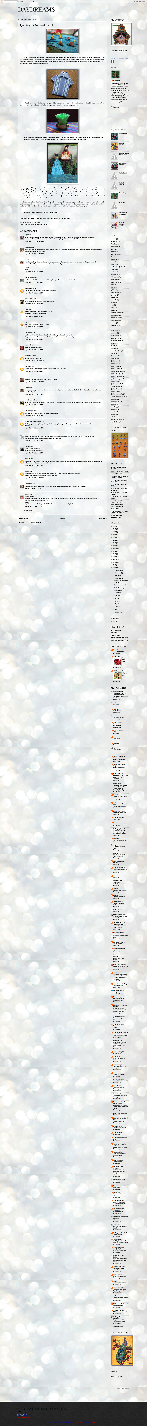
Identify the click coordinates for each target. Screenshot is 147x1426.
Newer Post (23, 518)
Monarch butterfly (116, 312)
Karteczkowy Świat (119, 1179)
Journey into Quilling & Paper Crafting (120, 1102)
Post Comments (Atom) (34, 522)
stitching (113, 412)
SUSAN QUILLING (118, 1310)
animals (113, 239)
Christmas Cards (118, 985)
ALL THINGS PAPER (117, 630)
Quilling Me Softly (118, 1024)
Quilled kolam (123, 133)
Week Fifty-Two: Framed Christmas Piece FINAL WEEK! (120, 1260)
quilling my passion (119, 942)
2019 (114, 545)
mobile (113, 310)
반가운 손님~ (116, 704)
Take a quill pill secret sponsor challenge (46, 218)
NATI (114, 822)
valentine (114, 417)
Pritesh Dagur (29, 410)
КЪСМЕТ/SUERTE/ (118, 1121)
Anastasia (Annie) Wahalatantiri (118, 933)
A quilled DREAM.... (118, 1305)
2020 (114, 543)
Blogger (94, 1422)
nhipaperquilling (118, 1275)
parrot (113, 345)
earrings (113, 272)
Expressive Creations (119, 756)
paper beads (115, 328)
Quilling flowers (117, 1234)
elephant (115, 862)
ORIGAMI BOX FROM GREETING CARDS (117, 505)
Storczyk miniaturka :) (119, 1127)
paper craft (114, 330)
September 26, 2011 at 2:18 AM (34, 371)
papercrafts (116, 709)
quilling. (113, 404)
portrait (113, 353)
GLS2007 (116, 895)
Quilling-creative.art (119, 867)
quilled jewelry (115, 373)
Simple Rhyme (117, 1239)
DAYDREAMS (36, 9)
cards (112, 269)
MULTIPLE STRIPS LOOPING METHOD (117, 501)
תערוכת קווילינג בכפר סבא (120, 1081)
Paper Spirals (117, 1094)
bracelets (114, 259)
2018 (114, 548)
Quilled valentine (122, 183)
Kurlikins (116, 1296)
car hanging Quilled (117, 267)
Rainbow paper (117, 1065)
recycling (114, 407)
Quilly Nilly (116, 1056)
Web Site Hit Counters (24, 1417)
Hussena (27, 247)
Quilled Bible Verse (118, 711)
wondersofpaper (118, 1160)
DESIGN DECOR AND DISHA (119, 638)
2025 (114, 529)
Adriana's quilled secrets (120, 1304)
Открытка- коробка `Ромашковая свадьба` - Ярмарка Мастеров (120, 1010)
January (117, 615)
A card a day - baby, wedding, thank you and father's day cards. (119, 926)
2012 (114, 565)
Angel (26, 309)
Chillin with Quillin (119, 811)
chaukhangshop (118, 1326)
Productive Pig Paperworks (117, 723)
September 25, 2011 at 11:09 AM (34, 241)
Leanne (27, 471)
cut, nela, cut (117, 1086)
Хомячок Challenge (119, 914)
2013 (114, 562)
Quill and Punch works (120, 774)
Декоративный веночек (120, 1147)
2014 (114, 559)
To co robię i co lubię (119, 964)
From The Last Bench (119, 650)
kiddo (26, 434)
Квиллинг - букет (118, 990)
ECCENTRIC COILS (117, 473)
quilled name (115, 381)
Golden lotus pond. (120, 585)
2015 (114, 556)
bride (112, 262)
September (118, 578)
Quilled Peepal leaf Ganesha (120, 591)
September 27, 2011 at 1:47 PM (34, 440)
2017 (114, 551)
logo (112, 305)
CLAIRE (115, 703)
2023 (114, 534)
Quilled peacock (121, 143)
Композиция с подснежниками (118, 1211)
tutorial (113, 414)
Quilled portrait (115, 386)
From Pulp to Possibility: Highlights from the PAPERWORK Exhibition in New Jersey (120, 695)
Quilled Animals (117, 1161)
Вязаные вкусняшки (119, 896)
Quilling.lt (116, 853)
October (117, 575)
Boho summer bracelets (120, 890)
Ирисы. (115, 1220)
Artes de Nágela (118, 730)
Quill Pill (27, 458)
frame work (114, 279)
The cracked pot (124, 674)
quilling (45, 224)
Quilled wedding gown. (118, 396)
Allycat (27, 387)
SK (25, 259)
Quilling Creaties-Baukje (120, 1233)
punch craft (114, 358)
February (117, 612)
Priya (26, 234)
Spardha (27, 446)
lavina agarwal (29, 298)
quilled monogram (116, 379)
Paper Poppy (116, 1187)
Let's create (116, 1073)
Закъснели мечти (118, 737)
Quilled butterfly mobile (121, 224)
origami (27, 224)
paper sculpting (116, 340)
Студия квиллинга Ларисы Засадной (119, 1017)
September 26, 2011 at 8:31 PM (34, 415)
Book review (115, 254)
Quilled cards (123, 173)
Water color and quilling (119, 1276)
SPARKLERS (117, 656)
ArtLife (115, 845)
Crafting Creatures (118, 1247)
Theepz (27, 494)
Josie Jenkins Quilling (120, 1113)
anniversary (114, 241)
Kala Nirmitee (117, 783)
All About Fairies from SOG (120, 1312)
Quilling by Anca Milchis (120, 1032)
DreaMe (115, 888)
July (116, 598)
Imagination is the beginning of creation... (120, 1288)
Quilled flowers (124, 203)
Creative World (117, 1126)
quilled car (114, 363)
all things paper (118, 691)
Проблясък (116, 738)
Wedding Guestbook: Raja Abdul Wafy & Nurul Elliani (120, 1241)
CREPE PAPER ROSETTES (119, 471)
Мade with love (117, 910)
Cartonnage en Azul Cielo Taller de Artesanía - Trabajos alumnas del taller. (120, 1172)
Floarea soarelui (117, 943)
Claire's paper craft (119, 1186)
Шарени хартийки (118, 716)
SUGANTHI (116, 80)
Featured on (114, 274)
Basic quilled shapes (123, 163)
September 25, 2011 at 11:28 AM (34, 254)
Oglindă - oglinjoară (118, 1291)
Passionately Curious (119, 997)
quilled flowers (115, 368)
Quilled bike (114, 361)
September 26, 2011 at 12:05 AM (34, 360)
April (116, 606)
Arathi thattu (115, 244)
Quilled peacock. (116, 384)
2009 (114, 621)
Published (114, 356)
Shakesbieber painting (119, 884)
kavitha (27, 377)
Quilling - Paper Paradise (118, 1317)
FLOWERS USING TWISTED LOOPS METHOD (119, 476)
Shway (115, 1281)
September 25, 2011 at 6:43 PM (34, 303)
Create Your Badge (123, 58)
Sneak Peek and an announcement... (118, 999)
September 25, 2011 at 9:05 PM (34, 326)
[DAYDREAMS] (112, 62)
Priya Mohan (28, 483)
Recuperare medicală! (119, 806)
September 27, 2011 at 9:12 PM (34, 453)
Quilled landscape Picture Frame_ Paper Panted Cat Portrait (120, 1106)
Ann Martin (28, 366)
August (117, 595)
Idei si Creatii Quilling (120, 984)
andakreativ (116, 743)
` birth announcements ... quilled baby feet (120, 1154)
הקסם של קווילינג (118, 1079)
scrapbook (114, 409)
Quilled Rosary (115, 389)
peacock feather (116, 351)
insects (113, 297)
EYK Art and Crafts (119, 1267)
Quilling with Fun (118, 1200)
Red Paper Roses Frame (120, 840)
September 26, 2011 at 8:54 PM (34, 428)
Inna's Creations (118, 901)
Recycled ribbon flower (124, 659)
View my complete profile (119, 102)
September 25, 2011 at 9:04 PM (34, 316)
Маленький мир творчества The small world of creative (120, 1042)
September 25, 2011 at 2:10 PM (34, 271)
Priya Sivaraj (28, 400)
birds (112, 249)
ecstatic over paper (119, 948)
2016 (114, 554)
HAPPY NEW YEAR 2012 (123, 213)
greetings (114, 295)
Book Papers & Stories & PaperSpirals (120, 1096)
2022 (114, 537)
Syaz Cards (116, 1225)
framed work (115, 282)
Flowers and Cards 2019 (120, 824)
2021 (114, 540)
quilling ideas (115, 401)
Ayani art (116, 838)
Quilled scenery (119, 588)
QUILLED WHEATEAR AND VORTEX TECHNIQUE (119, 512)
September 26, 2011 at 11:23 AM (34, 382)
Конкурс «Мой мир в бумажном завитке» (119, 1046)
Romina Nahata (29, 277)
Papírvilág (116, 973)
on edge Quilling (116, 320)
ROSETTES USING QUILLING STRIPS (117, 516)
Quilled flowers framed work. (124, 153)
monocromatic (115, 315)
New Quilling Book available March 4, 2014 (119, 1249)
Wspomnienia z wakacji (119, 1181)
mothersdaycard (116, 317)
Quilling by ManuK (119, 829)
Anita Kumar (28, 288)
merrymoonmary (78, 1422)
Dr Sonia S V (29, 355)
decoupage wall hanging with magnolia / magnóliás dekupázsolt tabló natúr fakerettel (120, 977)
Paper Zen (116, 795)
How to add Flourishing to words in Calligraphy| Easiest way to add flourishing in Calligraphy (120, 788)
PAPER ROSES (115, 509)
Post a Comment (28, 510)
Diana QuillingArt (118, 1052)
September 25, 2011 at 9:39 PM (34, 350)
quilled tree (114, 391)
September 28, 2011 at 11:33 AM (34, 478)
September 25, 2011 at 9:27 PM (34, 339)
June (116, 601)
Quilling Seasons (118, 817)
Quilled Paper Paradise (120, 1137)
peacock (113, 348)
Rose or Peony (117, 950)
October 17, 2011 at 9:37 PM (33, 488)
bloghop (113, 251)
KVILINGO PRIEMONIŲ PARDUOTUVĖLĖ (119, 855)
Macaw (113, 307)
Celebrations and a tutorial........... (118, 1026)
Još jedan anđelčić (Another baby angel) (119, 1320)
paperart (113, 343)
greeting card (115, 292)
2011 (114, 567)
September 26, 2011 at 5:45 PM (34, 405)
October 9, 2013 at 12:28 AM (33, 506)
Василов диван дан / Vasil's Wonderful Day (119, 1202)
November (118, 573)
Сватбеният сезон (118, 717)
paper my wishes (118, 861)
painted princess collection (33, 421)
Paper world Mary (118, 1208)
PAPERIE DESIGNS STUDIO (119, 640)
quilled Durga (115, 366)
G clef (113, 287)
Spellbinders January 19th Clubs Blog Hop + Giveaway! (120, 777)
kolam (113, 302)
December (118, 570)
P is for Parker (117, 725)
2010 (114, 618)
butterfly (113, 264)
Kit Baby (115, 732)
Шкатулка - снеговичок (120, 992)
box (112, 256)
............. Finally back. (118, 651)
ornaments (114, 325)
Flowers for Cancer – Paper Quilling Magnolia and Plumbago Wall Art (119, 832)
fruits (112, 284)
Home (62, 518)
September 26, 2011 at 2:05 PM (34, 394)
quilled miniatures (36, 224)
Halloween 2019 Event (119, 812)
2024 (114, 532)
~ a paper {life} (117, 1152)
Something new (124, 193)
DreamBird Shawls (118, 1074)
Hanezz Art (116, 1192)
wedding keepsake (116, 419)
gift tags (113, 290)
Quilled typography (117, 394)
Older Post (102, 518)
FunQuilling (116, 876)
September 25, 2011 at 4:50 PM (34, 282)
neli (114, 748)
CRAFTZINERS (115, 635)
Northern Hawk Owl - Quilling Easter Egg (119, 904)
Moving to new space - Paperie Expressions (119, 758)
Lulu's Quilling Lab (119, 922)
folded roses (115, 277)
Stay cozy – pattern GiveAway (118, 1088)
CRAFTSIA (114, 633)
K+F (114, 1019)
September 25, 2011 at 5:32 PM (34, 293)
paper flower (115, 338)
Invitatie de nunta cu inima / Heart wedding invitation (120, 1034)
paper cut (114, 333)
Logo (114, 1139)
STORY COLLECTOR (119, 670)
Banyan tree (114, 246)
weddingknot (115, 422)
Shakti (26, 345)
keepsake (114, 300)
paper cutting (115, 335)
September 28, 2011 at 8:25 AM (34, 465)
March (117, 609)
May (116, 604)
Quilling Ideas (117, 1132)
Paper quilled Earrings (119, 1283)
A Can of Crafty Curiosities (117, 881)
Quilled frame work (117, 371)
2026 (114, 526)
